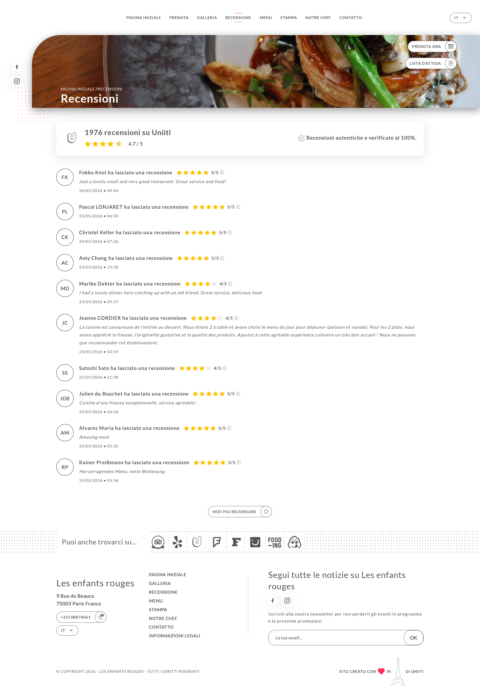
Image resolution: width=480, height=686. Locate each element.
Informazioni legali (174, 635)
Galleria (207, 17)
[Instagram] (16, 81)
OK (413, 638)
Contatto (350, 17)
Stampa (288, 17)
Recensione (238, 17)
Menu (266, 17)
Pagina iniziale (143, 17)
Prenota (179, 17)
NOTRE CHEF (318, 17)
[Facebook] (16, 67)
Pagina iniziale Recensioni (92, 88)
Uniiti (417, 671)
